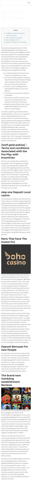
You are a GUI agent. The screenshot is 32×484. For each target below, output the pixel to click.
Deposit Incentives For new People (16, 42)
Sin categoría (9, 15)
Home (3, 15)
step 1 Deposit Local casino (14, 38)
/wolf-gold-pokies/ (17, 114)
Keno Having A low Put (12, 40)
